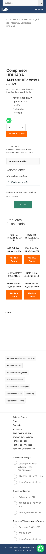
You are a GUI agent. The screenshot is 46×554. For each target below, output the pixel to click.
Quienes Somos (20, 417)
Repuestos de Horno (15, 401)
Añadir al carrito (17, 133)
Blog (15, 421)
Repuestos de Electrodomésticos (21, 358)
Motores (15, 23)
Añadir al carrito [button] (14, 259)
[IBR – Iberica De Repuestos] (4, 10)
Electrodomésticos (22, 19)
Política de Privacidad (22, 445)
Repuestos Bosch (14, 394)
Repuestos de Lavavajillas (18, 386)
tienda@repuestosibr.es (30, 482)
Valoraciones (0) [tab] (18, 161)
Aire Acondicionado (15, 379)
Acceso (23, 204)
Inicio (8, 19)
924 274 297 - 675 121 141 (31, 476)
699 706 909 (25, 533)
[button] (40, 548)
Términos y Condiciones (24, 448)
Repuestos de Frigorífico (17, 372)
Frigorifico (29, 152)
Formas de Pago (20, 441)
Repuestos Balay (14, 365)
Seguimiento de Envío (23, 433)
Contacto (17, 425)
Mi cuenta (17, 429)
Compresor (19, 152)
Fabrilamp (30, 394)
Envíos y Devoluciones (23, 437)
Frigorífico (20, 149)
